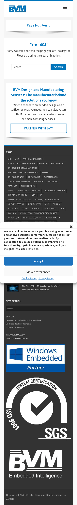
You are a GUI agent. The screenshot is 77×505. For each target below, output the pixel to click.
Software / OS (13, 218)
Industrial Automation (54, 191)
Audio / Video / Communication (21, 164)
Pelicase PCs (13, 209)
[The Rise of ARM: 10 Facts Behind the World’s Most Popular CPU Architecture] (12, 288)
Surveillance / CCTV (31, 218)
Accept (38, 261)
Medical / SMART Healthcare (47, 200)
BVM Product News (16, 177)
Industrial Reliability (17, 195)
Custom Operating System (19, 182)
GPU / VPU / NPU (28, 186)
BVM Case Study (57, 164)
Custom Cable (34, 177)
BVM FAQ (45, 173)
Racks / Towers (50, 209)
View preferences (38, 272)
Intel (33, 195)
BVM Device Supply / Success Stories (23, 173)
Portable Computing (31, 209)
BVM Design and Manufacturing (22, 168)
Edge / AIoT (12, 186)
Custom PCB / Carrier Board (46, 182)
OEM (47, 204)
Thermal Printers (52, 218)
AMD (9, 159)
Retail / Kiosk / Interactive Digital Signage (38, 213)
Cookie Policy (29, 278)
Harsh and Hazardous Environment (24, 191)
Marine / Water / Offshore (19, 200)
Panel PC (56, 204)
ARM (17, 159)
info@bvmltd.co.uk (20, 338)
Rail (62, 209)
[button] (71, 226)
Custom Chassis (50, 177)
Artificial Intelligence (33, 159)
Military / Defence (16, 204)
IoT (41, 195)
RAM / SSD (12, 213)
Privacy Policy (46, 278)
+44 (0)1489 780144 (17, 335)
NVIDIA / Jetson (34, 204)
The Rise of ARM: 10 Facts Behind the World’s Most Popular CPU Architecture (41, 288)
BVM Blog (43, 164)
